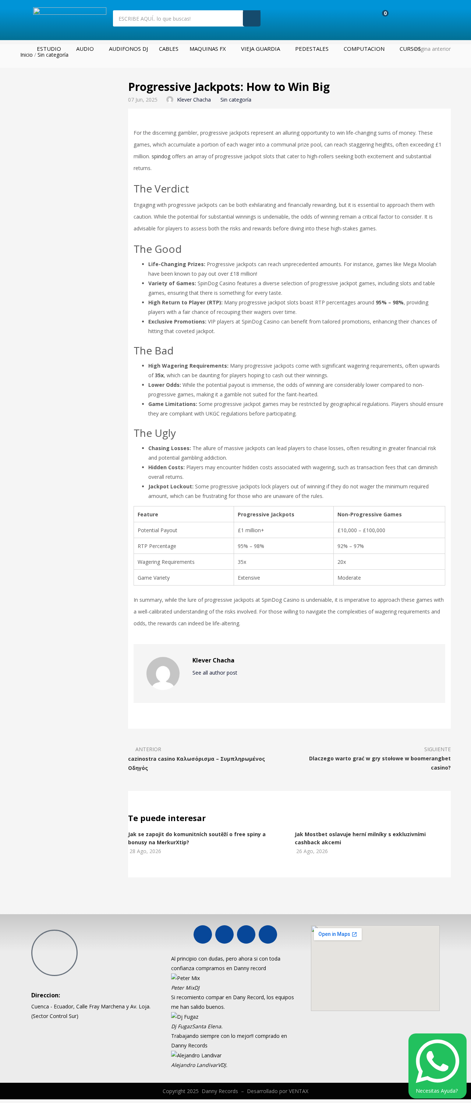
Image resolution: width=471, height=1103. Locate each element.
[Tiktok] (268, 934)
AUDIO (85, 48)
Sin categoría (53, 54)
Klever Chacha (194, 99)
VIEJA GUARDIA (260, 48)
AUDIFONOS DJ (128, 48)
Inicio (26, 54)
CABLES (168, 48)
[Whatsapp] (246, 934)
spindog (161, 156)
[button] (174, 1011)
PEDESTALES (312, 48)
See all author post (215, 672)
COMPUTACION (364, 48)
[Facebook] (203, 934)
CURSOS (410, 48)
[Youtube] (224, 934)
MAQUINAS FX (208, 48)
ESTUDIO (49, 48)
